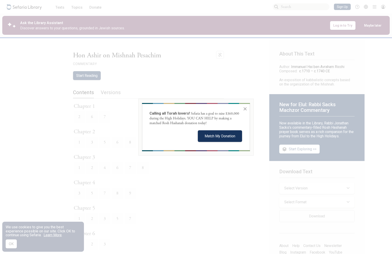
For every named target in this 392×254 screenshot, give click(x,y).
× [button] (245, 108)
